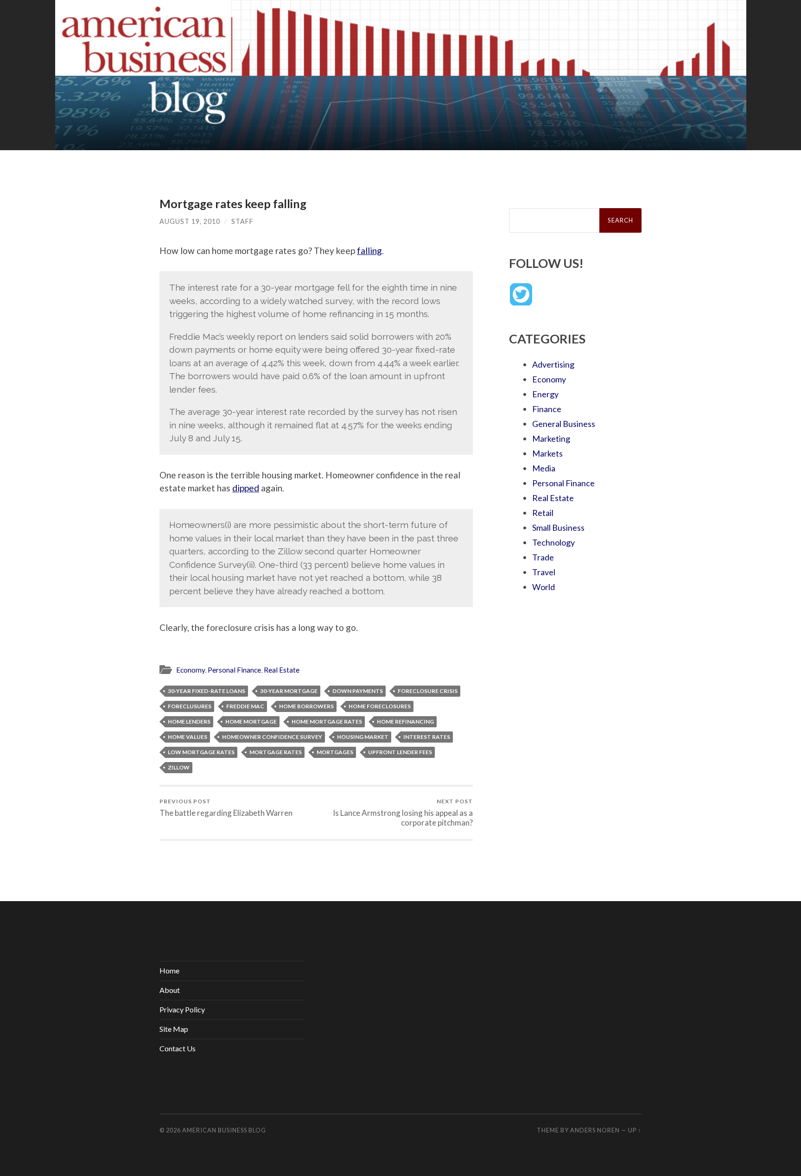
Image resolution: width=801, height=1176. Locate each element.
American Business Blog (224, 1130)
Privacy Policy (182, 1009)
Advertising (553, 364)
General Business (563, 424)
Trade (543, 557)
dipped (245, 488)
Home (169, 970)
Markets (547, 453)
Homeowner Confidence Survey (272, 736)
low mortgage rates (201, 752)
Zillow (179, 767)
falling (369, 250)
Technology (553, 542)
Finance (546, 409)
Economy (190, 670)
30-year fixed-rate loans (206, 690)
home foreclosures (380, 706)
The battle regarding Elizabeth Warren (225, 808)
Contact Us (177, 1048)
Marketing (551, 438)
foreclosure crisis (428, 690)
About (169, 989)
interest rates (426, 736)
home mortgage (251, 721)
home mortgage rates (327, 721)
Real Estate (281, 670)
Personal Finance (234, 670)
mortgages (335, 752)
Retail (542, 513)
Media (543, 468)
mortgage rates (275, 752)
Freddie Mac (245, 706)
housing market (362, 736)
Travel (543, 572)
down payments (357, 690)
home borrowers (306, 706)
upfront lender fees (400, 752)
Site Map (173, 1028)
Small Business (558, 527)
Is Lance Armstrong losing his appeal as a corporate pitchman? (403, 812)
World (543, 587)
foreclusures (189, 706)
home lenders (189, 721)
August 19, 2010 (189, 221)
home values (187, 736)
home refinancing (405, 721)
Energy (545, 394)
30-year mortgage (289, 690)
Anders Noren (595, 1130)
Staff (242, 221)
